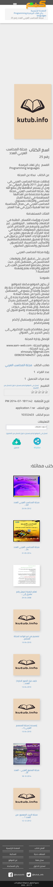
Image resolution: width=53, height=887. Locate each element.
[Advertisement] (26, 50)
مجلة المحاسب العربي (18, 365)
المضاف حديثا (39, 854)
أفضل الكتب (39, 848)
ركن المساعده (13, 866)
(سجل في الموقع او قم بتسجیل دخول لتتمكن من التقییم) (21, 386)
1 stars (32, 392)
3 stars (39, 392)
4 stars (42, 392)
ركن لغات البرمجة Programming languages (30, 14)
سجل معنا (39, 860)
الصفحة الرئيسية (38, 11)
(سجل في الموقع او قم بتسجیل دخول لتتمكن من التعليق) (26, 433)
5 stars (46, 392)
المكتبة (13, 854)
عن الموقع (13, 860)
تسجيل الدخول (39, 866)
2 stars (35, 392)
